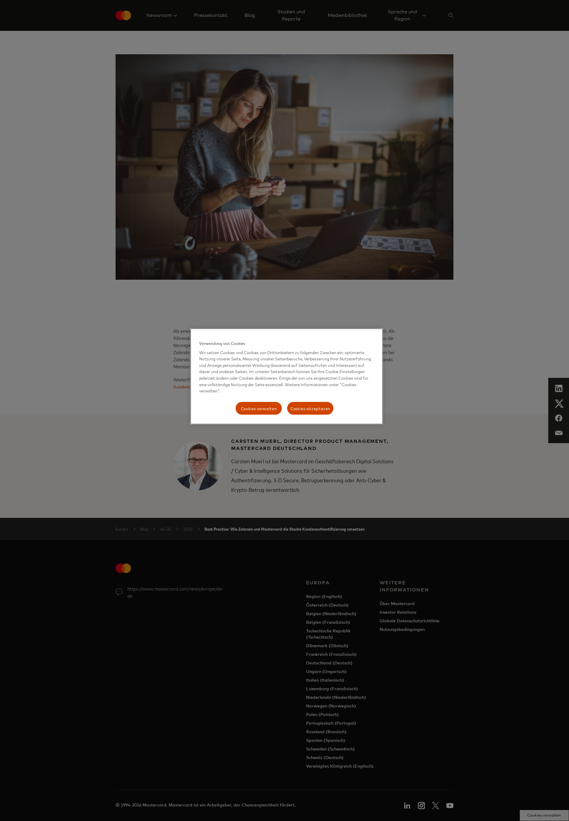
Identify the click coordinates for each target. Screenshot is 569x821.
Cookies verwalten (259, 408)
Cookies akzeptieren (310, 408)
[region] (286, 376)
